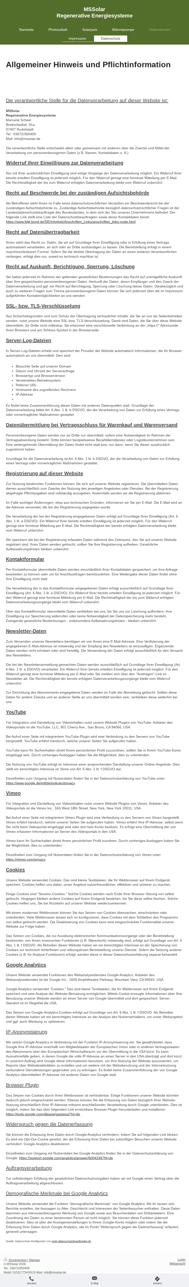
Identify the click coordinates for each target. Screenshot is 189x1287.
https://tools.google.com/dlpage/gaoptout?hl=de (43, 1114)
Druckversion (17, 1260)
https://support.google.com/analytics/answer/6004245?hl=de (66, 1158)
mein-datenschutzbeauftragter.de (71, 1241)
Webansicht (177, 1263)
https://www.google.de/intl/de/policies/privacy (40, 783)
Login (181, 1259)
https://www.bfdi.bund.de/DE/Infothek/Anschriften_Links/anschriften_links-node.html (71, 222)
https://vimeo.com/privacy (25, 859)
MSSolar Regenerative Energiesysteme (95, 12)
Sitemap (34, 1260)
